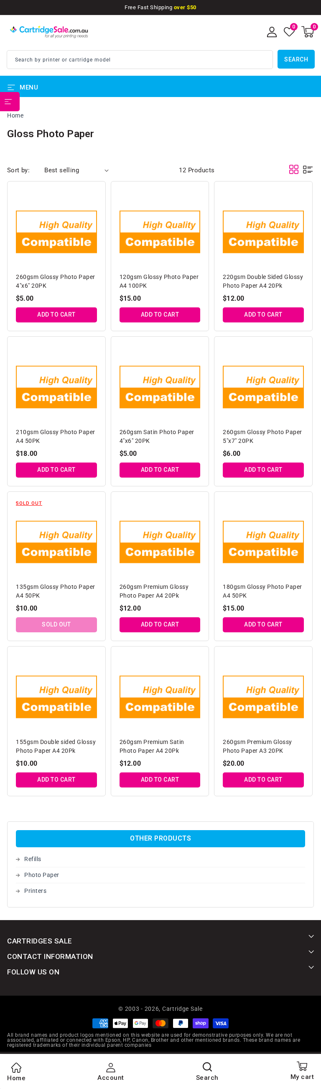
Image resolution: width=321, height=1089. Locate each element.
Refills (32, 859)
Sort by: (18, 170)
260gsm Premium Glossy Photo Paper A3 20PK (257, 746)
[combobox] (140, 59)
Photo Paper (41, 875)
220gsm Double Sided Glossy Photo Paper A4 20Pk (263, 281)
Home (15, 115)
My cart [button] (302, 1077)
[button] (307, 32)
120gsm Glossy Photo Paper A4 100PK (159, 281)
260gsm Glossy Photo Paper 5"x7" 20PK (262, 436)
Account (110, 1077)
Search (296, 59)
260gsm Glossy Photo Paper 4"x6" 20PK (55, 281)
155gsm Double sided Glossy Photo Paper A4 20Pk (56, 746)
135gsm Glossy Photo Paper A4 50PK (55, 591)
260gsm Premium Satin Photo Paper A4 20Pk (152, 746)
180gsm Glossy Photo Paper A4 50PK (262, 591)
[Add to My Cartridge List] (91, 197)
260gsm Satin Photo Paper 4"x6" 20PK (157, 436)
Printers (35, 890)
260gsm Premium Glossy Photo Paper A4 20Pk (154, 591)
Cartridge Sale (182, 1008)
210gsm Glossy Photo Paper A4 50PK (55, 436)
